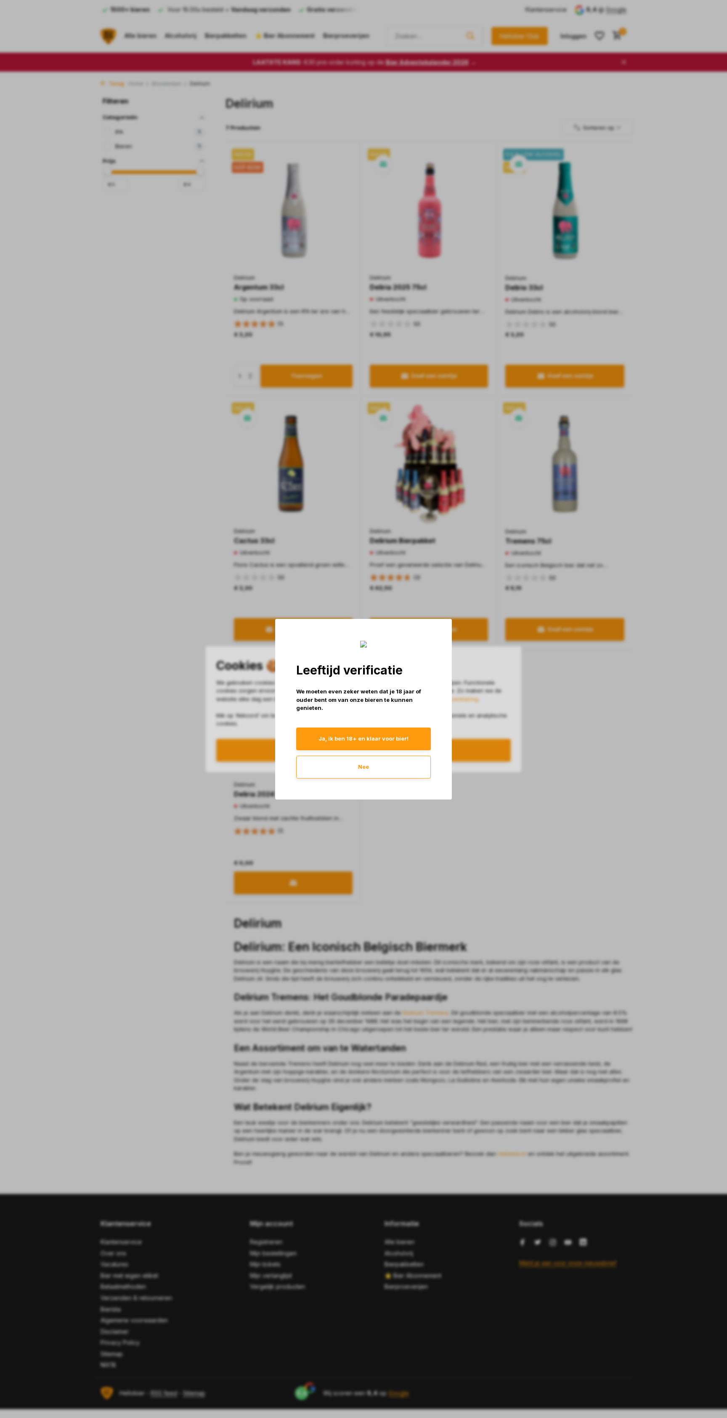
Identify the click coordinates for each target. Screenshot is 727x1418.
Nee (363, 766)
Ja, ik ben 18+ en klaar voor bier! (363, 738)
